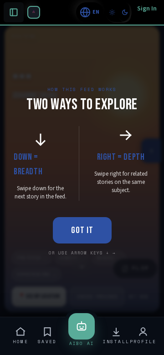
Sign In (147, 8)
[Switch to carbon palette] (125, 12)
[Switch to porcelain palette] (112, 12)
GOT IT (82, 230)
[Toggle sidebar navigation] (33, 12)
